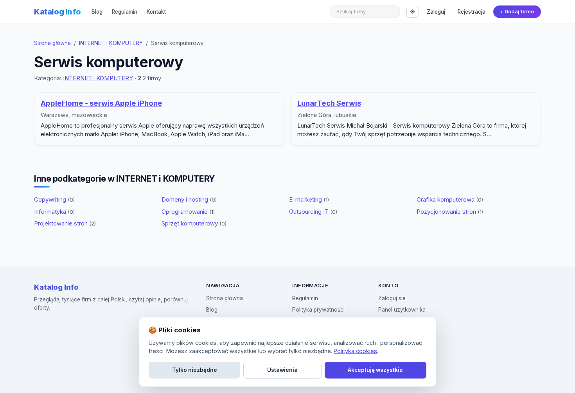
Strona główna (52, 43)
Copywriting (54, 199)
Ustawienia (282, 370)
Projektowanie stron (65, 223)
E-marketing (309, 199)
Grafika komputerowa (450, 199)
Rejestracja (471, 12)
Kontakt (156, 12)
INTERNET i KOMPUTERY (111, 43)
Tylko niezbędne (194, 370)
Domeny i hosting (189, 199)
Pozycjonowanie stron (450, 211)
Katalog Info (57, 11)
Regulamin (124, 12)
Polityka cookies (355, 351)
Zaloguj (436, 12)
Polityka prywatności (318, 309)
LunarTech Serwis (329, 103)
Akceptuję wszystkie (375, 370)
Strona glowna (224, 298)
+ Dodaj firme (517, 11)
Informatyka (54, 211)
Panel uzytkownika (402, 309)
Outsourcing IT (313, 211)
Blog (97, 12)
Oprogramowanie (188, 211)
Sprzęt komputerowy (194, 223)
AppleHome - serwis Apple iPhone (101, 103)
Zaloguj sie (392, 298)
